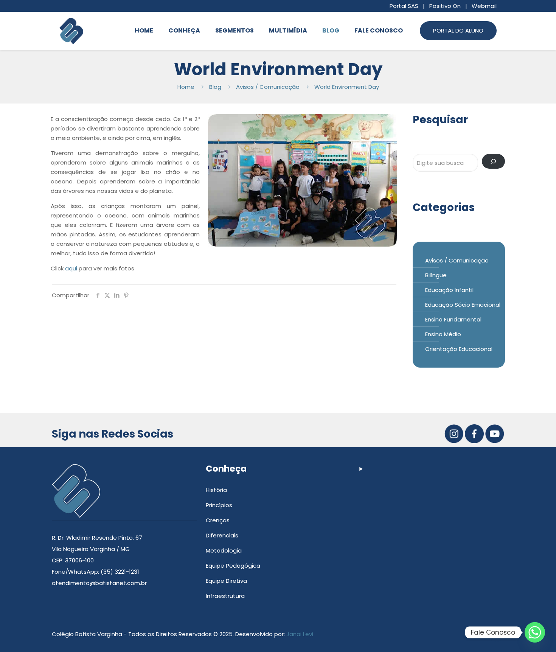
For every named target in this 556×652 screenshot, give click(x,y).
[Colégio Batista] (71, 31)
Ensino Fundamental (453, 319)
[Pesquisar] (493, 161)
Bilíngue (436, 275)
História (216, 490)
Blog (215, 87)
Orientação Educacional (458, 349)
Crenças (218, 520)
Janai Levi (299, 634)
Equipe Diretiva (226, 581)
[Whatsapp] (535, 632)
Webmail (484, 6)
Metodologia (224, 550)
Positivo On (445, 6)
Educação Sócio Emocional (462, 305)
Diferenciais (222, 535)
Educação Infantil (449, 290)
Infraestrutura (225, 596)
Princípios (219, 505)
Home (185, 87)
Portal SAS (404, 6)
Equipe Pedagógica (233, 566)
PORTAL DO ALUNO (458, 30)
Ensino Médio (443, 334)
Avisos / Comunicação (268, 87)
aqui (72, 268)
